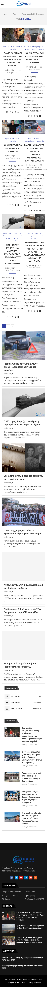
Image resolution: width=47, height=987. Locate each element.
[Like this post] (7, 112)
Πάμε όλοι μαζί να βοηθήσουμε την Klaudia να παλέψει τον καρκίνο (12, 59)
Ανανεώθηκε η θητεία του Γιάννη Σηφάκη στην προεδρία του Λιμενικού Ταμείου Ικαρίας (31, 818)
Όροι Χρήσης (30, 895)
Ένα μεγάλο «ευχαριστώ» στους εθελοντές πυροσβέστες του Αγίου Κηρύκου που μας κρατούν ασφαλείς (32, 735)
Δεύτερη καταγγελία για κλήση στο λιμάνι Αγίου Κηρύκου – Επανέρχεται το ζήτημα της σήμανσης (32, 757)
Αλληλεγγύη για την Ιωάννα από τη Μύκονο (12, 148)
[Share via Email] (18, 112)
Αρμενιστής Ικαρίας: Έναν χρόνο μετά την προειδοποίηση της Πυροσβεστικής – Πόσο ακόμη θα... (30, 939)
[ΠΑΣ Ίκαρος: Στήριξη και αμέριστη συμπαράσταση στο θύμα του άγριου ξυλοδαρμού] (13, 221)
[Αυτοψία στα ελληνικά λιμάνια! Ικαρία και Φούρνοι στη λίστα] (23, 566)
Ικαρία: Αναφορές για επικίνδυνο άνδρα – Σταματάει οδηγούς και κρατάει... (21, 366)
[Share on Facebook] (10, 112)
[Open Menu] (2, 4)
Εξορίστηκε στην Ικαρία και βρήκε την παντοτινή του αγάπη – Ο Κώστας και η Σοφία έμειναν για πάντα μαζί (34, 251)
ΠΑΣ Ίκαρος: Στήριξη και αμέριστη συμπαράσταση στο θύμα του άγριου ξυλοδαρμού (12, 254)
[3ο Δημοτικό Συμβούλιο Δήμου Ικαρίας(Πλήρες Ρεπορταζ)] (23, 645)
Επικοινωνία (30, 892)
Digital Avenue (35, 982)
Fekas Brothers (22, 982)
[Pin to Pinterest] (15, 112)
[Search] (44, 4)
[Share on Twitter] (13, 112)
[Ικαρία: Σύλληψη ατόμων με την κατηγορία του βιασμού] (34, 35)
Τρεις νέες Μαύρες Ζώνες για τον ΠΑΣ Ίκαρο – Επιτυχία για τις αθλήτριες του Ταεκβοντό (31, 797)
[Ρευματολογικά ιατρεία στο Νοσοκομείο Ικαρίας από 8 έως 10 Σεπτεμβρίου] (12, 777)
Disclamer (6, 899)
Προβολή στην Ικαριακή (11, 892)
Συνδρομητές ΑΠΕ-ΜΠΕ (34, 899)
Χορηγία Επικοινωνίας (11, 895)
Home (5, 14)
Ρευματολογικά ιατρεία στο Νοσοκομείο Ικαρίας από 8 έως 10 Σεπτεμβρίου (32, 777)
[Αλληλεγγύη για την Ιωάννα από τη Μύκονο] (13, 127)
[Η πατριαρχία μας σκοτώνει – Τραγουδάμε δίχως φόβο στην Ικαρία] (23, 512)
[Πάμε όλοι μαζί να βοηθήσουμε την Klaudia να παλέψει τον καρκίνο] (13, 35)
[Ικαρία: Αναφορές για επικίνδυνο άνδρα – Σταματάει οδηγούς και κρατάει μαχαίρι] (34, 127)
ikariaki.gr (11, 70)
